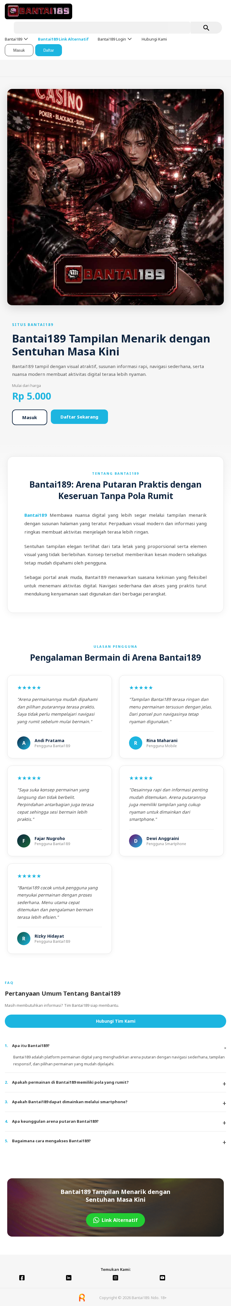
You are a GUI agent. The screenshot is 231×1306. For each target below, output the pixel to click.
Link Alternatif (120, 1220)
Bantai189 (37, 515)
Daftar (48, 50)
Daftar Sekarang (79, 417)
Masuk (19, 50)
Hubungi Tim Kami (115, 1021)
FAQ (9, 982)
